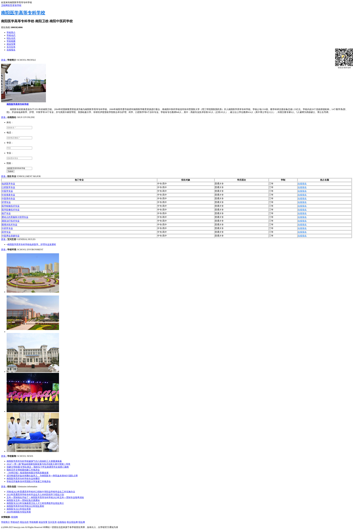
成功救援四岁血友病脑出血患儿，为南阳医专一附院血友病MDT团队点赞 (42, 475)
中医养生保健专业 (10, 236)
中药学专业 (7, 228)
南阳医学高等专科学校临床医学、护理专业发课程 (31, 244)
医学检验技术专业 (10, 206)
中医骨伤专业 (8, 198)
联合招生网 (72, 522)
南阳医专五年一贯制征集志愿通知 (23, 500)
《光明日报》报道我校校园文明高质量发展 (28, 473)
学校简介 (11, 32)
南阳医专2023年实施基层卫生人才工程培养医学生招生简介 (35, 503)
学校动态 (11, 35)
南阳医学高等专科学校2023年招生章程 (25, 506)
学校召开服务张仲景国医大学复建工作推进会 (29, 481)
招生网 (81, 522)
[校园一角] (33, 292)
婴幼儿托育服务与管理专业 (15, 217)
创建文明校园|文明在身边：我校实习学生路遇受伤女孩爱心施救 (38, 467)
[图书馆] (33, 371)
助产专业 (6, 213)
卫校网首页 (6, 5)
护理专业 (6, 202)
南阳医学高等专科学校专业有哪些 (23, 478)
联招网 (14, 517)
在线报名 (11, 50)
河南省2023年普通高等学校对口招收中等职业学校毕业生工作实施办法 (41, 491)
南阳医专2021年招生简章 (19, 509)
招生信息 (11, 38)
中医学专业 (7, 191)
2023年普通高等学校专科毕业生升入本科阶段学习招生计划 (35, 494)
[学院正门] (33, 332)
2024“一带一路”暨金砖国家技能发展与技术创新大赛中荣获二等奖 (38, 464)
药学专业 (6, 232)
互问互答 (11, 47)
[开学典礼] (33, 411)
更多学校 (17, 5)
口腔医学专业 (8, 187)
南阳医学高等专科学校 (23, 12)
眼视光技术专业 (9, 224)
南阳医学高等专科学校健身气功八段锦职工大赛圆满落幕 (34, 461)
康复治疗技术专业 (10, 221)
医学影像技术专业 (10, 209)
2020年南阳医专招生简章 (19, 512)
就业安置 (11, 44)
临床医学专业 (8, 183)
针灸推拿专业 (8, 195)
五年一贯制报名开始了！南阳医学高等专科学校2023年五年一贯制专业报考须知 (45, 497)
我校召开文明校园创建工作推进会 (23, 470)
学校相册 (11, 41)
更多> (4, 60)
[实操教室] (33, 451)
